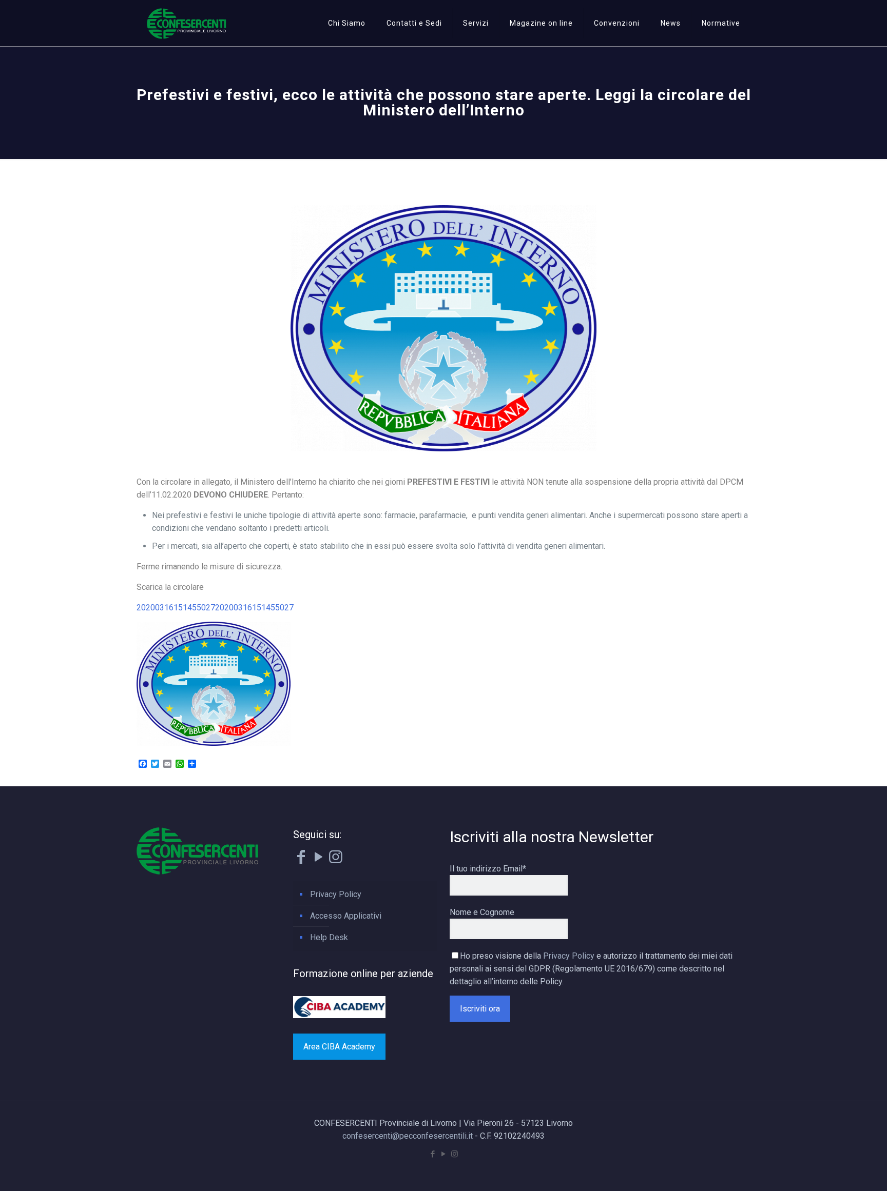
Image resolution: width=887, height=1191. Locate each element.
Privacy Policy (335, 894)
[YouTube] (318, 859)
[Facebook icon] (433, 1154)
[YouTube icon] (444, 1154)
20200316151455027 (176, 607)
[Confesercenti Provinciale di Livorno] (186, 23)
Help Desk (329, 937)
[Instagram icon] (454, 1154)
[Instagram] (335, 859)
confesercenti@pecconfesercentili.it (407, 1136)
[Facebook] (300, 859)
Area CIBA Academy (339, 1046)
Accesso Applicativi (345, 916)
